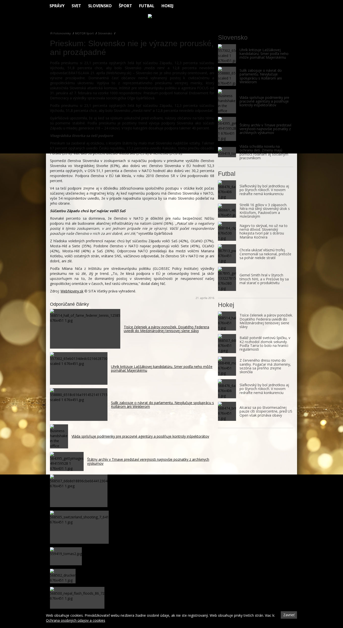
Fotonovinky (62, 33)
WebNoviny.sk (72, 291)
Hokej (167, 6)
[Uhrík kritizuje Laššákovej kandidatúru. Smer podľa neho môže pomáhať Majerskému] (227, 53)
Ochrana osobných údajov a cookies (75, 620)
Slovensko (100, 6)
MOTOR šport (84, 33)
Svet (76, 6)
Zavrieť (289, 614)
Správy (57, 6)
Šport (125, 6)
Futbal (146, 6)
